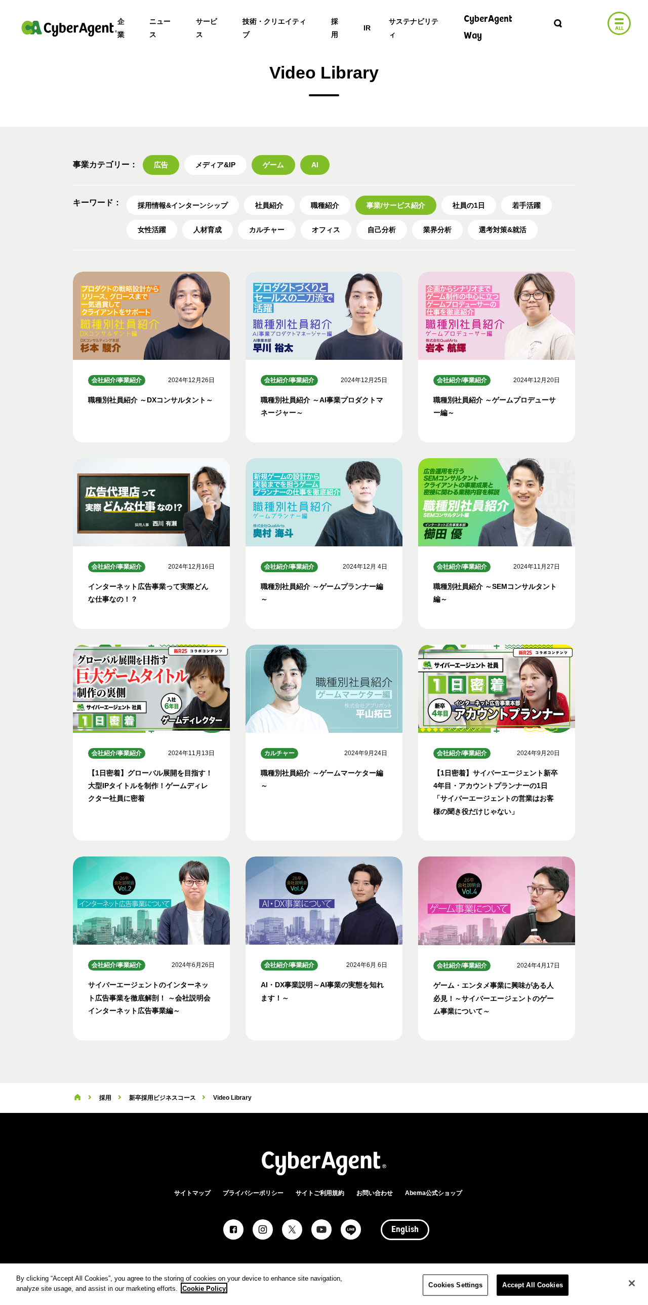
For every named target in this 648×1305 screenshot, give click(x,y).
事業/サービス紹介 (396, 205)
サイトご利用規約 (320, 1193)
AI (314, 165)
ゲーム (273, 165)
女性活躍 (152, 230)
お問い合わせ (374, 1193)
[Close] (632, 1283)
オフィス (326, 230)
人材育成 (207, 230)
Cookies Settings (455, 1285)
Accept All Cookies (532, 1285)
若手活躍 (526, 205)
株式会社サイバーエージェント (69, 28)
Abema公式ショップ (433, 1193)
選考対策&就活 (502, 230)
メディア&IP (215, 165)
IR (367, 28)
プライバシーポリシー (253, 1193)
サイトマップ (192, 1193)
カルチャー (267, 230)
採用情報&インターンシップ (183, 205)
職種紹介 (325, 205)
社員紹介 (269, 205)
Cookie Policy (204, 1288)
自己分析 (382, 230)
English (405, 1230)
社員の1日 (469, 205)
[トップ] (77, 1097)
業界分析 (437, 230)
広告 (161, 165)
